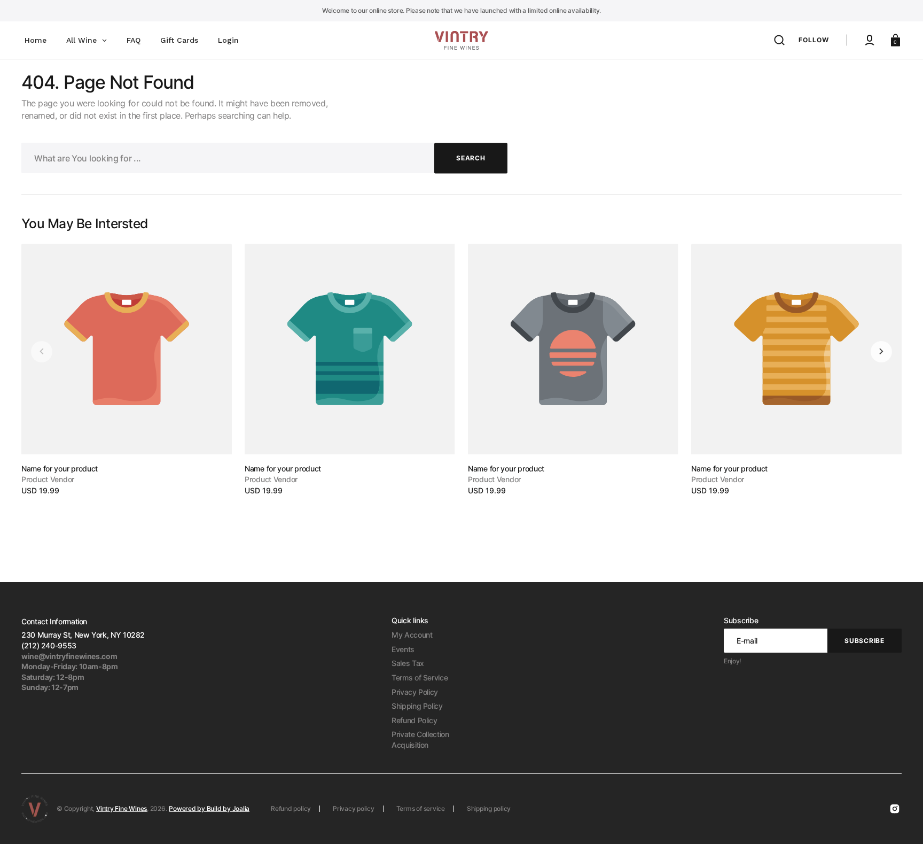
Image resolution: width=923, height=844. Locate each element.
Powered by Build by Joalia (209, 808)
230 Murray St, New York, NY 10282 (83, 634)
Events (403, 649)
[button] (779, 40)
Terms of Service (420, 677)
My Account (412, 634)
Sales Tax (408, 663)
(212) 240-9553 (48, 645)
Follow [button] (814, 40)
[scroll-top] (900, 821)
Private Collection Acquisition (420, 739)
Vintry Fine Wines (121, 808)
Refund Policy (414, 720)
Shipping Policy (417, 705)
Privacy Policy (415, 691)
